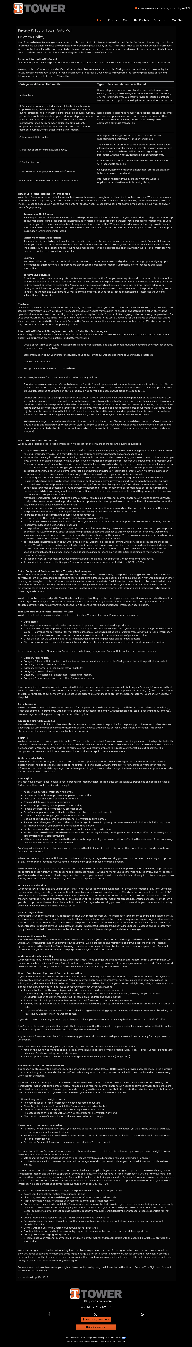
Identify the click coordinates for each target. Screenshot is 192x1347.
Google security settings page (98, 321)
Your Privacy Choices (113, 1338)
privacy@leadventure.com (152, 321)
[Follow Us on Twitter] (95, 1314)
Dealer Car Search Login (75, 1338)
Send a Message (97, 1327)
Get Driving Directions (96, 1319)
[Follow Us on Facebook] (49, 1314)
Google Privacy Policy (30, 311)
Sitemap (101, 1338)
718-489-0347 (120, 1341)
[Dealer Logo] (34, 8)
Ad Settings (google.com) (116, 1056)
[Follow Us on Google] (142, 1314)
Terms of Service (154, 307)
